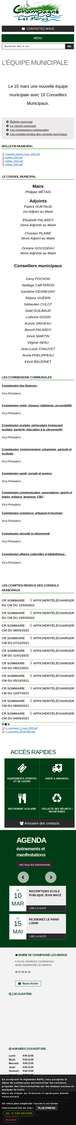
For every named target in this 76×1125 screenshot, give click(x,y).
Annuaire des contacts (41, 823)
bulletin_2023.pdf (14, 157)
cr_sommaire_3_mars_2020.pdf (21, 728)
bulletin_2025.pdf (14, 164)
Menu (38, 38)
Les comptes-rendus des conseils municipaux (38, 134)
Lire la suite (37, 908)
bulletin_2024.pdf (14, 161)
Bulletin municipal (21, 121)
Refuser (10, 1120)
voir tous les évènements (34, 864)
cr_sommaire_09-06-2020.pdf (20, 731)
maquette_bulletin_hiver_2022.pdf (22, 154)
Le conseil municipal (23, 125)
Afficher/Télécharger (53, 600)
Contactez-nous (40, 28)
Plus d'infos (46, 1108)
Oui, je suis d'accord (18, 1113)
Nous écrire (30, 983)
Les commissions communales (29, 129)
